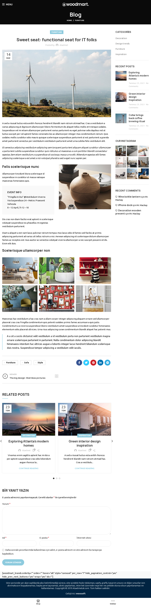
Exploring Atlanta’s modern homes (29, 443)
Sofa (26, 362)
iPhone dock (125, 205)
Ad (4, 537)
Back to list (57, 376)
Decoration (29, 436)
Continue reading (28, 468)
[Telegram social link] (107, 363)
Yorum (6, 503)
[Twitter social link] (86, 363)
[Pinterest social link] (93, 363)
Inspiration (85, 436)
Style (40, 362)
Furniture (79, 20)
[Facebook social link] (79, 363)
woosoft (81, 593)
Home (69, 20)
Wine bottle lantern (129, 196)
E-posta (44, 537)
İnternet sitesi (84, 537)
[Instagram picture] (120, 151)
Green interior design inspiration (85, 443)
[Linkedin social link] (100, 363)
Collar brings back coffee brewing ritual (137, 118)
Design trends (122, 43)
